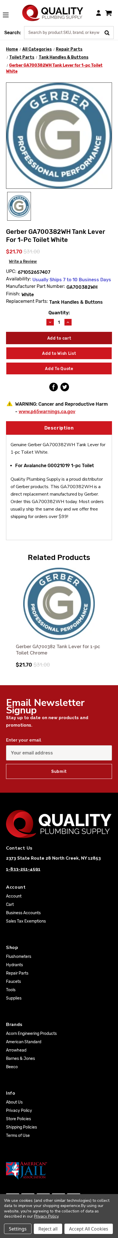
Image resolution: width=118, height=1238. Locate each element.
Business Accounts (23, 912)
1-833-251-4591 (23, 869)
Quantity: (59, 312)
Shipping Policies (21, 1127)
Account (13, 896)
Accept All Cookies (88, 1229)
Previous (11, 615)
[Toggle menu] (8, 12)
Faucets (13, 981)
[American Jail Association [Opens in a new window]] (59, 1170)
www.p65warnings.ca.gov (47, 411)
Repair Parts (17, 973)
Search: (12, 32)
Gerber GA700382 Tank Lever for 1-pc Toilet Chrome (58, 650)
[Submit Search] (109, 32)
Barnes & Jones (20, 1058)
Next (107, 615)
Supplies (13, 998)
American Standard (23, 1041)
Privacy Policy (19, 1110)
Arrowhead (16, 1050)
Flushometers (18, 956)
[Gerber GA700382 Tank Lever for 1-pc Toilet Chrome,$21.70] (59, 604)
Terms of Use (18, 1135)
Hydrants (14, 964)
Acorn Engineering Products (31, 1033)
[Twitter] (64, 387)
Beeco (12, 1066)
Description (59, 428)
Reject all (48, 1229)
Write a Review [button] (23, 261)
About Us (14, 1102)
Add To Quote (59, 368)
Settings (18, 1229)
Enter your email (23, 740)
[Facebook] (53, 387)
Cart (10, 904)
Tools (10, 989)
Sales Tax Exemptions (26, 921)
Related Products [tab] (59, 557)
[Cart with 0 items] (108, 12)
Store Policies (18, 1118)
